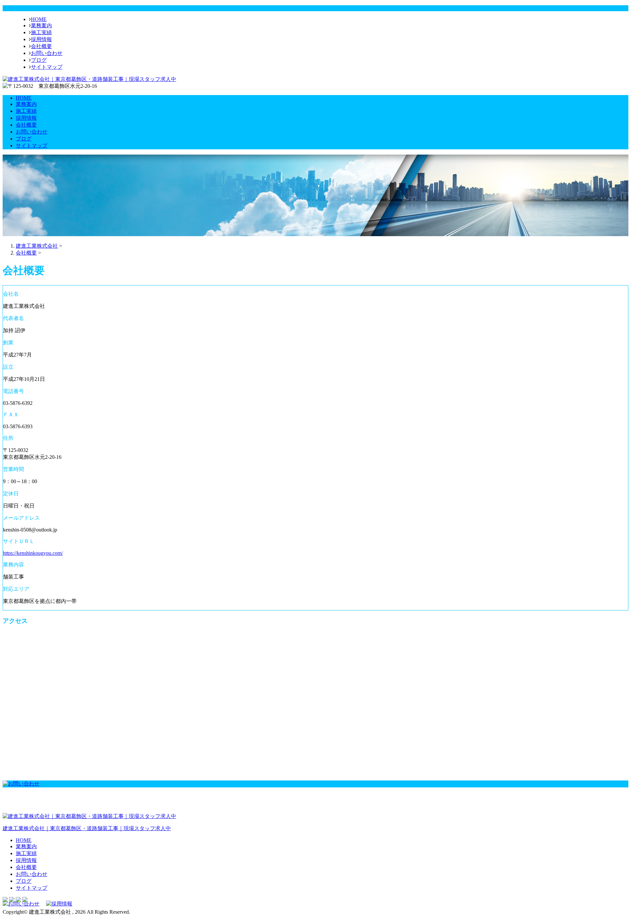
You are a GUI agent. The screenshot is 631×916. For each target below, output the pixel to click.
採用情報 (41, 39)
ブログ (39, 60)
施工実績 (41, 32)
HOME (39, 19)
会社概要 (41, 46)
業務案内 (41, 25)
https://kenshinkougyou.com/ (33, 553)
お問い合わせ (46, 53)
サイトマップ (46, 67)
